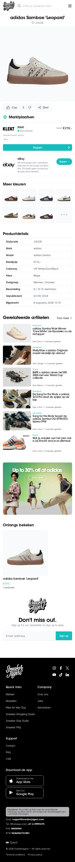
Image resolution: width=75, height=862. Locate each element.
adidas (37, 248)
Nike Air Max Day (16, 707)
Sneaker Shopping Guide (20, 714)
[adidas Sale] (37, 488)
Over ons (43, 694)
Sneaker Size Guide (17, 720)
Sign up (63, 635)
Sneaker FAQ (13, 727)
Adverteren (44, 707)
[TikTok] (61, 675)
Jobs (40, 700)
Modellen (11, 700)
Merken (10, 694)
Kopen (51, 147)
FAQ (8, 752)
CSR (8, 758)
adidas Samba (42, 255)
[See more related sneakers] (64, 214)
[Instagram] (54, 668)
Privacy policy (35, 854)
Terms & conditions (15, 854)
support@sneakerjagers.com (28, 820)
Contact (10, 745)
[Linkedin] (67, 675)
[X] (67, 668)
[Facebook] (61, 668)
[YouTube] (54, 675)
